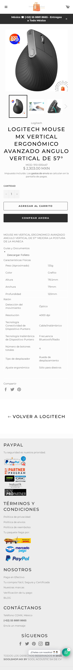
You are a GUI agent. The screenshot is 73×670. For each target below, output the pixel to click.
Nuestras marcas (14, 587)
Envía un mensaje (14, 625)
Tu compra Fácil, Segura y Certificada (27, 582)
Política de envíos (14, 522)
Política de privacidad (17, 516)
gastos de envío (40, 173)
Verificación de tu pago (18, 592)
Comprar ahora (35, 218)
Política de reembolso (17, 527)
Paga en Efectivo (14, 577)
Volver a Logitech (38, 416)
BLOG (7, 597)
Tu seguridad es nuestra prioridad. (25, 452)
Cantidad (10, 186)
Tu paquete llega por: (17, 532)
